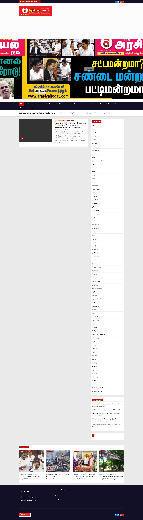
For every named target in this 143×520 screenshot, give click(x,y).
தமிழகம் (34, 104)
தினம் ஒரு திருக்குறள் (97, 278)
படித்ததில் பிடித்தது (97, 317)
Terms (56, 495)
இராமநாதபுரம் (95, 154)
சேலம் (93, 235)
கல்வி (93, 182)
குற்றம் (93, 207)
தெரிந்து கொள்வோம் (97, 288)
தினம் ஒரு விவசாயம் (97, 281)
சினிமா (41, 104)
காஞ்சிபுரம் (94, 196)
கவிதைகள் (95, 186)
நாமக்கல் (94, 309)
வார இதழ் (115, 104)
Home (61, 113)
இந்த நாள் (94, 147)
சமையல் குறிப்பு (96, 214)
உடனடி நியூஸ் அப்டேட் (58, 120)
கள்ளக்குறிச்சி (95, 189)
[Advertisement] (71, 28)
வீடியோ (67, 104)
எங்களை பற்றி (31, 107)
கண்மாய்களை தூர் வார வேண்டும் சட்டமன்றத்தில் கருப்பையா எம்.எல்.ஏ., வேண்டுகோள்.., (29, 476)
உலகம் (73, 104)
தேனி (93, 302)
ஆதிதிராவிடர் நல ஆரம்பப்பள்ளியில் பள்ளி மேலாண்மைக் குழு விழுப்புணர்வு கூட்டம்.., (84, 475)
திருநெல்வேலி (95, 256)
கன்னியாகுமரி (66, 120)
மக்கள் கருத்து (96, 338)
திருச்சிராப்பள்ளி (96, 253)
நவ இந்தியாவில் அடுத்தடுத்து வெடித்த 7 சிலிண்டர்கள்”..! (106, 410)
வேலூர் (94, 384)
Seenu (58, 479)
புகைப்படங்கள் (81, 104)
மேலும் (21, 107)
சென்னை (94, 232)
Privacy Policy (59, 499)
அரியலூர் (94, 136)
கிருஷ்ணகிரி (95, 203)
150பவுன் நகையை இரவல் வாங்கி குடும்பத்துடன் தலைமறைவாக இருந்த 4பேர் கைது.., (111, 476)
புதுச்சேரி (94, 327)
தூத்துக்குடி (95, 285)
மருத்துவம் (94, 348)
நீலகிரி (93, 313)
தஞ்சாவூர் (94, 239)
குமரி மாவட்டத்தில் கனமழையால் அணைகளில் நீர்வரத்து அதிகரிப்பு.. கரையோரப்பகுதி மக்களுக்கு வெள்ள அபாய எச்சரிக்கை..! (70, 125)
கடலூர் (94, 175)
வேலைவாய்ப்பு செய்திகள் (98, 387)
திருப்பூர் (94, 263)
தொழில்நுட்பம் (95, 295)
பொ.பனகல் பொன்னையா (35, 479)
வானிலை (94, 366)
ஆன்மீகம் (99, 104)
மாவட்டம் (48, 104)
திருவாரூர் (94, 274)
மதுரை (94, 341)
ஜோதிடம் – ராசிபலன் (97, 391)
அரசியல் (27, 104)
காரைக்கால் (95, 200)
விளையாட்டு (107, 104)
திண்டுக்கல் (95, 249)
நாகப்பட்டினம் (95, 306)
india (93, 129)
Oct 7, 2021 (59, 129)
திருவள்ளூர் (95, 271)
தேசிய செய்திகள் (58, 104)
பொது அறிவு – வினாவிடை (98, 334)
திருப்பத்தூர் (95, 260)
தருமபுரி (94, 246)
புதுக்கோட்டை (95, 324)
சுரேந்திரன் (66, 129)
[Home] (21, 104)
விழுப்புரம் (94, 373)
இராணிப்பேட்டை (96, 150)
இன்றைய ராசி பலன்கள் (98, 161)
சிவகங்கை (95, 217)
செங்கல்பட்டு (95, 228)
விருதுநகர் (94, 370)
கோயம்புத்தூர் (95, 210)
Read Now (89, 69)
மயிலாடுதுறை (95, 345)
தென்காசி (94, 292)
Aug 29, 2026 (24, 479)
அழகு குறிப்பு (95, 139)
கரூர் (93, 178)
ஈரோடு (93, 164)
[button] (2, 69)
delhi (93, 125)
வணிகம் (94, 359)
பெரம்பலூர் (94, 331)
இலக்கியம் (94, 157)
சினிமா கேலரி (95, 224)
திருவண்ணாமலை (96, 267)
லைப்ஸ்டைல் (90, 104)
